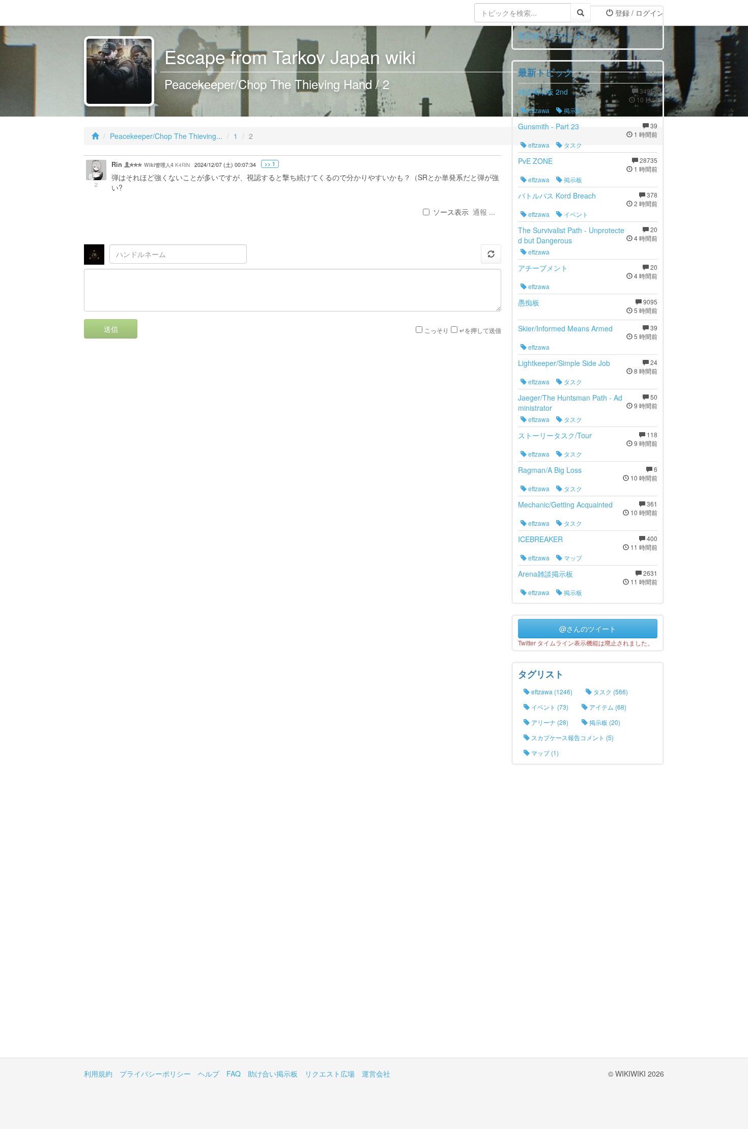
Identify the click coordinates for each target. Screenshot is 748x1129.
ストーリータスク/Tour (555, 435)
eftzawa (538, 110)
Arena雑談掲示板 (545, 574)
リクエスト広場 (330, 1073)
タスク (572, 144)
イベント (575, 214)
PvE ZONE (535, 161)
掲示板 (572, 110)
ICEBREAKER (540, 539)
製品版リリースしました (557, 35)
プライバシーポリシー (155, 1073)
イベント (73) (549, 706)
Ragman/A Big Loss (550, 470)
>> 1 (270, 163)
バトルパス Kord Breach (557, 195)
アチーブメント (543, 268)
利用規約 (98, 1073)
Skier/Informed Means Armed (565, 328)
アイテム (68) (607, 706)
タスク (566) (610, 691)
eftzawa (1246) (551, 691)
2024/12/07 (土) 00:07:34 (225, 164)
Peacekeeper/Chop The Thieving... (166, 136)
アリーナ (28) (549, 722)
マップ (572, 557)
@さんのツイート (587, 629)
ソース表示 (451, 212)
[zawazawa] (124, 12)
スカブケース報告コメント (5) (572, 737)
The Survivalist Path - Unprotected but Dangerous (571, 235)
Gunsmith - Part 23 (548, 126)
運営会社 (376, 1073)
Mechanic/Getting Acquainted (565, 504)
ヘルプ (208, 1073)
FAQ (233, 1073)
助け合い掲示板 (273, 1073)
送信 (111, 329)
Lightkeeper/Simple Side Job (564, 363)
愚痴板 (528, 302)
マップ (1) (544, 752)
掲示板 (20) (604, 722)
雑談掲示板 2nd (543, 92)
